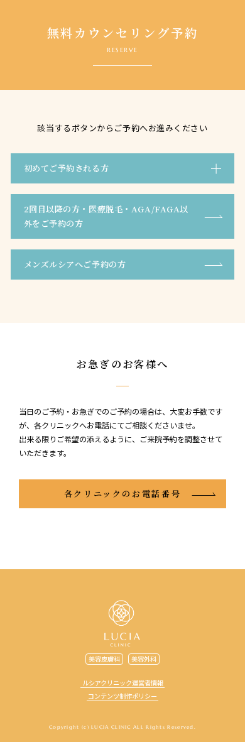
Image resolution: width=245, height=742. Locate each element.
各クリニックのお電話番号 (123, 493)
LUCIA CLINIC (122, 623)
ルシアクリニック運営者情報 (122, 682)
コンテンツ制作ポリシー (122, 696)
